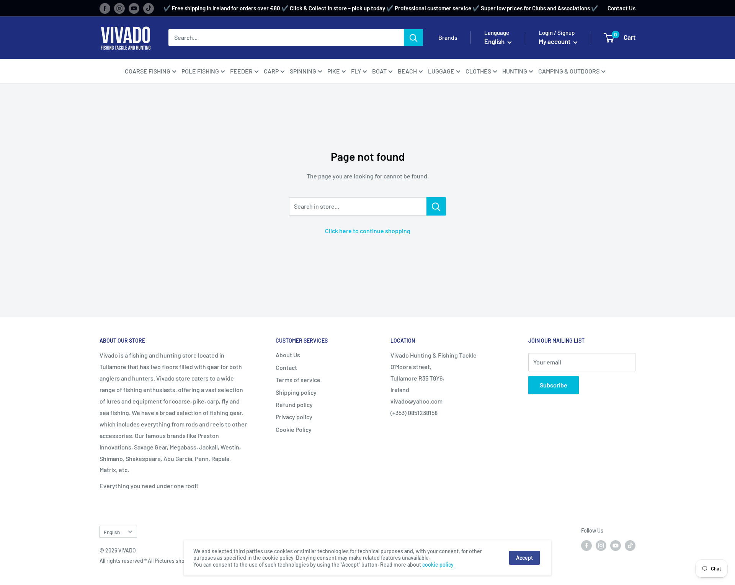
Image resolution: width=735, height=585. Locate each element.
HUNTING (514, 71)
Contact (286, 367)
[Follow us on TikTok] (148, 8)
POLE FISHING (200, 71)
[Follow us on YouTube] (134, 8)
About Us (288, 354)
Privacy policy (294, 416)
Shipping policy (296, 392)
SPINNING (303, 71)
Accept (524, 557)
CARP (271, 71)
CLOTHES (478, 71)
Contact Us (621, 8)
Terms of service (298, 379)
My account (555, 41)
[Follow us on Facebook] (105, 8)
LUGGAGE (441, 71)
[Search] (413, 37)
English (112, 532)
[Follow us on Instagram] (119, 8)
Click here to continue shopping (367, 230)
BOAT (379, 71)
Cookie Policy (294, 429)
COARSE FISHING (147, 71)
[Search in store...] (436, 206)
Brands (447, 37)
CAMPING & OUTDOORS (568, 71)
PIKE (333, 71)
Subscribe (553, 385)
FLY (356, 71)
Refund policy (294, 404)
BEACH (407, 71)
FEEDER (241, 71)
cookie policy (438, 564)
